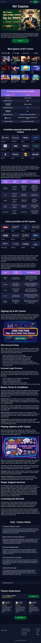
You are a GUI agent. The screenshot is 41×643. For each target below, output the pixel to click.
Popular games (5, 53)
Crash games (24, 53)
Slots (35, 53)
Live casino (14, 53)
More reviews (20, 617)
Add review (33, 596)
